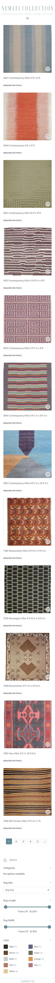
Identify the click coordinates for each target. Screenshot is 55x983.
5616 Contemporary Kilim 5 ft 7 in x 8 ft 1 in (25, 415)
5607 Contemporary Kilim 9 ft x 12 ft (21, 77)
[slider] (5, 907)
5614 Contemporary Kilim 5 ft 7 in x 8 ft (23, 348)
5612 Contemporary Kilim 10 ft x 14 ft (22, 212)
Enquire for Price (12, 85)
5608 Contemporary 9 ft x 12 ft (19, 145)
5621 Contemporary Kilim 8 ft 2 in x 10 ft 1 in (25, 483)
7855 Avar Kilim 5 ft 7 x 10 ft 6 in (19, 753)
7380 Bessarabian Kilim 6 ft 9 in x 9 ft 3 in (24, 550)
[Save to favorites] (47, 69)
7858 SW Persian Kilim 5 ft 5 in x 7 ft (21, 820)
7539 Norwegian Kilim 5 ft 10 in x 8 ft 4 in (24, 618)
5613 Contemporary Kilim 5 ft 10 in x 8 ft (23, 280)
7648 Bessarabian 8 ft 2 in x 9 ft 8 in (21, 685)
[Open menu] (27, 18)
